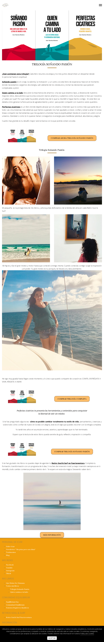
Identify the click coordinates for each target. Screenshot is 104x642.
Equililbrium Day (12, 602)
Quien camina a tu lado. (19, 592)
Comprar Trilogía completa (71, 399)
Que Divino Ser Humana (15, 583)
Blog (8, 555)
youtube (9, 568)
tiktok (8, 573)
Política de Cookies (87, 633)
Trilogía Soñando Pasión (19, 589)
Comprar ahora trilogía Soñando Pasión (72, 138)
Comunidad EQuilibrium (15, 605)
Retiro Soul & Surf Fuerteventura (19, 617)
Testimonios (11, 552)
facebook (10, 565)
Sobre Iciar (10, 546)
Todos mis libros (12, 586)
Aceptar (52, 638)
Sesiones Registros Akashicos (17, 608)
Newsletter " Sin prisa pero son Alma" (20, 549)
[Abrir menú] (100, 5)
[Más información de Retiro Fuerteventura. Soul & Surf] (52, 501)
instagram (10, 571)
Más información (52, 535)
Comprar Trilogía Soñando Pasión (72, 451)
